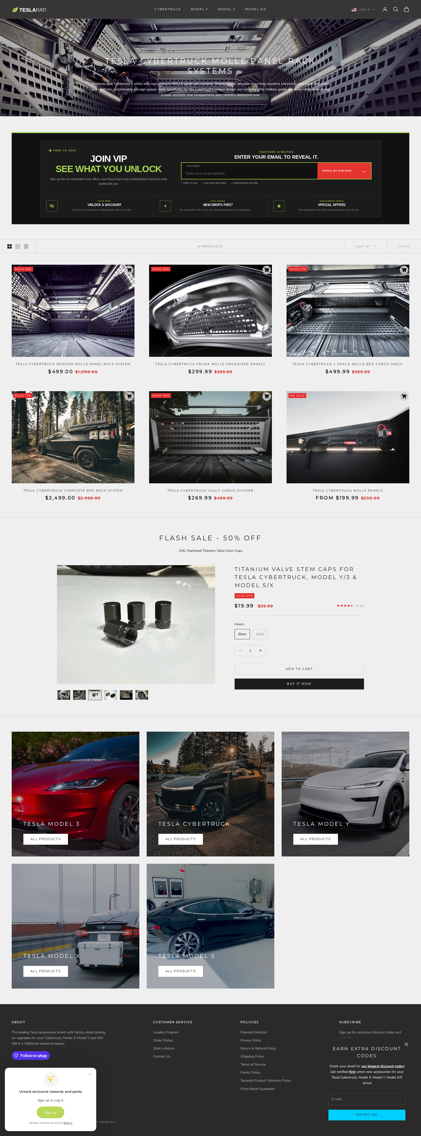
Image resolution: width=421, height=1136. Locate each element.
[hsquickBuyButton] (129, 270)
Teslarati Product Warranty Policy (265, 1080)
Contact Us (161, 1056)
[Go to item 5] (126, 695)
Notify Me (367, 1115)
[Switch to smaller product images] (18, 246)
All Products (45, 839)
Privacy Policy (250, 1040)
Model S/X (255, 9)
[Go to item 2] (79, 695)
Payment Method (253, 1032)
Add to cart (299, 669)
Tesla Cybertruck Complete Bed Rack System (73, 490)
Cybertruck (167, 9)
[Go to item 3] (95, 695)
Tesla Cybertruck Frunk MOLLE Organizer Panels (210, 364)
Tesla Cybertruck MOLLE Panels (348, 490)
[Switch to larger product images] (9, 246)
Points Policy (250, 1072)
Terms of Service (253, 1064)
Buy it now (299, 683)
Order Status (163, 1040)
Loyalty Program (166, 1032)
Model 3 (226, 9)
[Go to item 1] (64, 695)
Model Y (199, 9)
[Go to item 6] (142, 695)
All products (45, 971)
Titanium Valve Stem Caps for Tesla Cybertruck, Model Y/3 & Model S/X (296, 577)
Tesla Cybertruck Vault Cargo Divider (210, 490)
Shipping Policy (252, 1056)
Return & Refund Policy (258, 1048)
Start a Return (164, 1048)
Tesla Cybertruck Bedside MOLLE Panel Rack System (73, 364)
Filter (404, 246)
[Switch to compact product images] (26, 246)
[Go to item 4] (110, 695)
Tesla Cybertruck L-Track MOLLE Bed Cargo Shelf (348, 364)
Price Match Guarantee (257, 1089)
